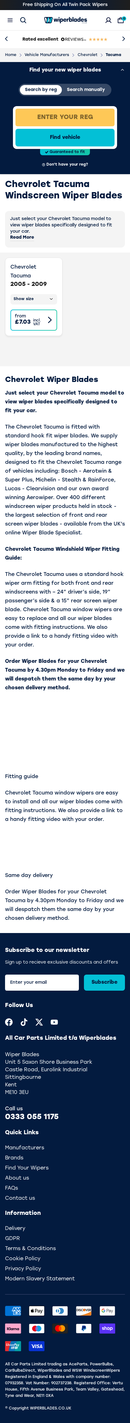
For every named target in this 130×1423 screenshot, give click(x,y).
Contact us (20, 1198)
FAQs (11, 1188)
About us (17, 1178)
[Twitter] (39, 1022)
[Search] (23, 20)
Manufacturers (24, 1148)
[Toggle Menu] (10, 20)
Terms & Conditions (30, 1248)
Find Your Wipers (27, 1168)
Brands (14, 1158)
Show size (24, 299)
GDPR (12, 1238)
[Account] (108, 20)
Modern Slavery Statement (40, 1279)
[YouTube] (54, 1022)
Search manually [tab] (86, 90)
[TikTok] (24, 1022)
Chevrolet (88, 55)
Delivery (15, 1228)
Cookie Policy (22, 1258)
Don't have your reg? (67, 165)
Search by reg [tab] (41, 90)
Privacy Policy (23, 1269)
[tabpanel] (65, 137)
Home (10, 55)
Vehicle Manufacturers (47, 55)
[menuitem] (9, 1022)
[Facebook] (9, 1022)
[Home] (65, 20)
